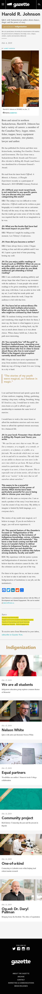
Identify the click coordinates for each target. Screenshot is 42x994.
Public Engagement (22, 624)
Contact (21, 980)
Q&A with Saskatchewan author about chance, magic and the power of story (21, 21)
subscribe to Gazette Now (12, 634)
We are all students (17, 684)
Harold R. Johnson (21, 14)
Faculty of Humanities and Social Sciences (15, 622)
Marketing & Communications (21, 983)
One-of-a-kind (13, 863)
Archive (21, 977)
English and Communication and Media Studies (17, 620)
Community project (17, 818)
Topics (4, 614)
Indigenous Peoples (8, 624)
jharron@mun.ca (8, 603)
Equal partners (13, 772)
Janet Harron (9, 48)
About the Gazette (21, 973)
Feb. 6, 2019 (7, 43)
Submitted (13, 113)
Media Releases (21, 986)
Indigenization (21, 26)
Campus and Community (10, 617)
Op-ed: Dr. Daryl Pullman (15, 910)
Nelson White (13, 730)
